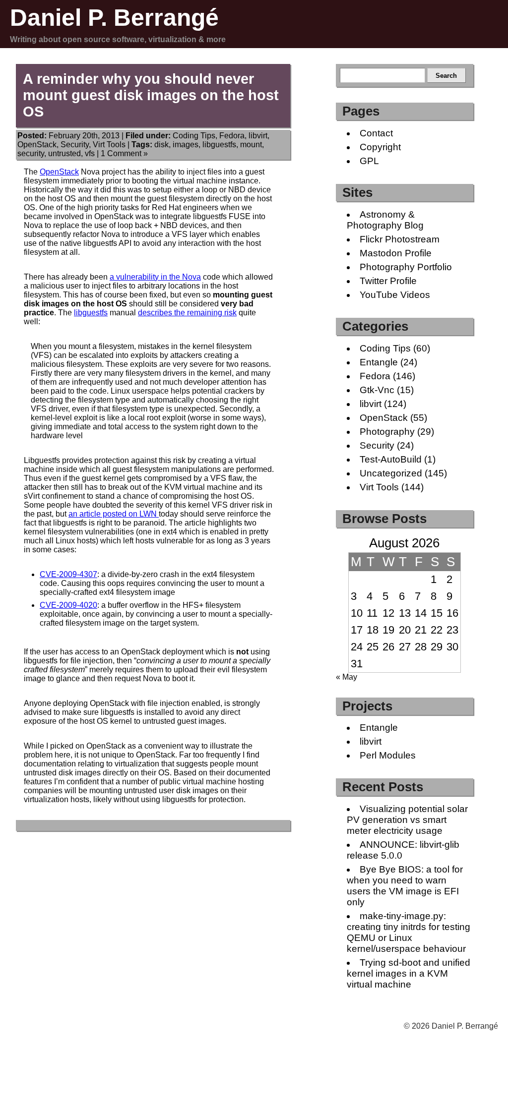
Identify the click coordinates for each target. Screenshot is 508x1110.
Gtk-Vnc (377, 390)
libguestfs (219, 144)
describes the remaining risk (187, 312)
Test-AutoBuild (391, 459)
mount (251, 144)
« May (346, 677)
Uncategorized (391, 473)
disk (161, 144)
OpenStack (37, 144)
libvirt (258, 135)
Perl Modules (388, 755)
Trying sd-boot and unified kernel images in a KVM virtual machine (408, 973)
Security (75, 144)
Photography (387, 431)
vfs (90, 153)
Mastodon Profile (396, 253)
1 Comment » (124, 153)
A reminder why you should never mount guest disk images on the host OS (151, 95)
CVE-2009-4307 (68, 574)
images (185, 144)
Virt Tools (109, 144)
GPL (369, 161)
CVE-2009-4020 (68, 605)
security (30, 153)
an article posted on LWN (113, 514)
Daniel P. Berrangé (114, 17)
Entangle (379, 362)
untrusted (64, 153)
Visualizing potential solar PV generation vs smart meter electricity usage (407, 820)
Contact (376, 133)
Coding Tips (194, 135)
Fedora (232, 135)
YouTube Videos (395, 295)
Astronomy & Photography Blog (385, 220)
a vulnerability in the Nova (155, 277)
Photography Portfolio (406, 267)
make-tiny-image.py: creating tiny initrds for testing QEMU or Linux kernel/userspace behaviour (408, 932)
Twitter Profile (388, 281)
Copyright (380, 147)
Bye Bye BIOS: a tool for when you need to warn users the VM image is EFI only (405, 885)
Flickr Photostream (400, 239)
